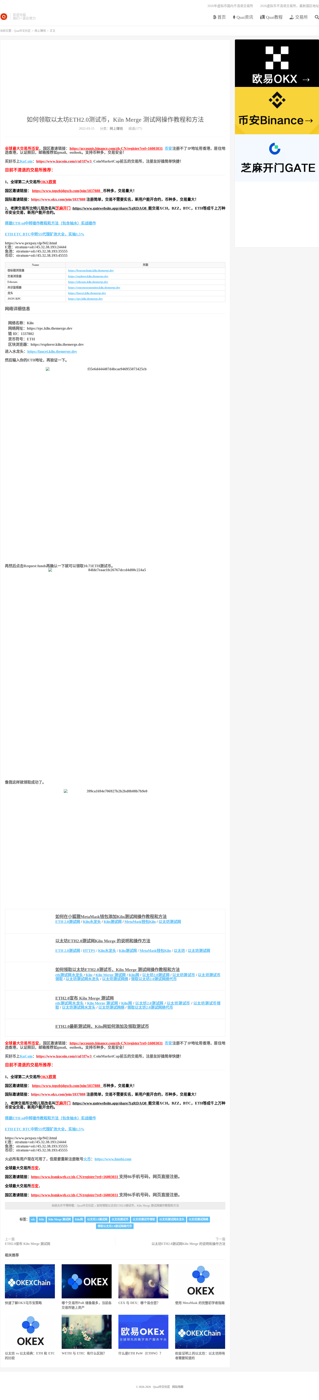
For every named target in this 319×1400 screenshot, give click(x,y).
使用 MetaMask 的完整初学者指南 (200, 1303)
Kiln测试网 (113, 922)
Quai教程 (274, 17)
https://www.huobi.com (113, 1159)
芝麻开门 (63, 208)
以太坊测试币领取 (144, 1219)
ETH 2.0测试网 (67, 922)
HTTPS (89, 951)
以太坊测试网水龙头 (82, 979)
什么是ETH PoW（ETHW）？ (140, 1353)
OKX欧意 (48, 182)
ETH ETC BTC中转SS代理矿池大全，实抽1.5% (44, 234)
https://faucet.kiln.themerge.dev (87, 293)
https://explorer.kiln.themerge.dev (88, 276)
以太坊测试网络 (115, 979)
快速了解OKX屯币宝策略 (23, 1303)
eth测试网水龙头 (69, 975)
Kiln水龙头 (92, 922)
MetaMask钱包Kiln (140, 922)
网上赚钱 (40, 30)
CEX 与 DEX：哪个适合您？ (139, 1303)
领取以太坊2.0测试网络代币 (154, 979)
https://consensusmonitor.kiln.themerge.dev (94, 287)
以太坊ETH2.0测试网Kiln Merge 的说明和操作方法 (102, 941)
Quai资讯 (244, 17)
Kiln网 (134, 975)
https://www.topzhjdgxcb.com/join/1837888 (67, 191)
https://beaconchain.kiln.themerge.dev (91, 270)
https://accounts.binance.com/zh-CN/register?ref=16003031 (116, 148)
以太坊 (179, 951)
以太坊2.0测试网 (156, 975)
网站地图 (177, 1387)
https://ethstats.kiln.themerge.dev (88, 282)
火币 (87, 1159)
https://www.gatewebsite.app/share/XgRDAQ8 (110, 208)
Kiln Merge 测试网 (111, 975)
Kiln (89, 975)
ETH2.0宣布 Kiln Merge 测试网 (84, 998)
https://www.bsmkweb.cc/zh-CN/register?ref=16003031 (74, 1177)
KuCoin (26, 161)
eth (33, 1219)
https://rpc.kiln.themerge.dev (85, 298)
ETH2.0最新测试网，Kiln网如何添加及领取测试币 (102, 1026)
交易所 (301, 17)
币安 (35, 148)
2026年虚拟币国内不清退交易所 (230, 6)
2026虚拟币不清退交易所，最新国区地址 (289, 6)
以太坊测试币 (183, 975)
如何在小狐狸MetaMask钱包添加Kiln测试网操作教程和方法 (111, 916)
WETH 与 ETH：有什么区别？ (84, 1353)
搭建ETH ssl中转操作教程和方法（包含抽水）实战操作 (50, 223)
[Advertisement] (115, 80)
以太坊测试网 (170, 922)
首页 (221, 17)
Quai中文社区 (4, 16)
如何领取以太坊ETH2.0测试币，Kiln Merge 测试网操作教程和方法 (115, 119)
